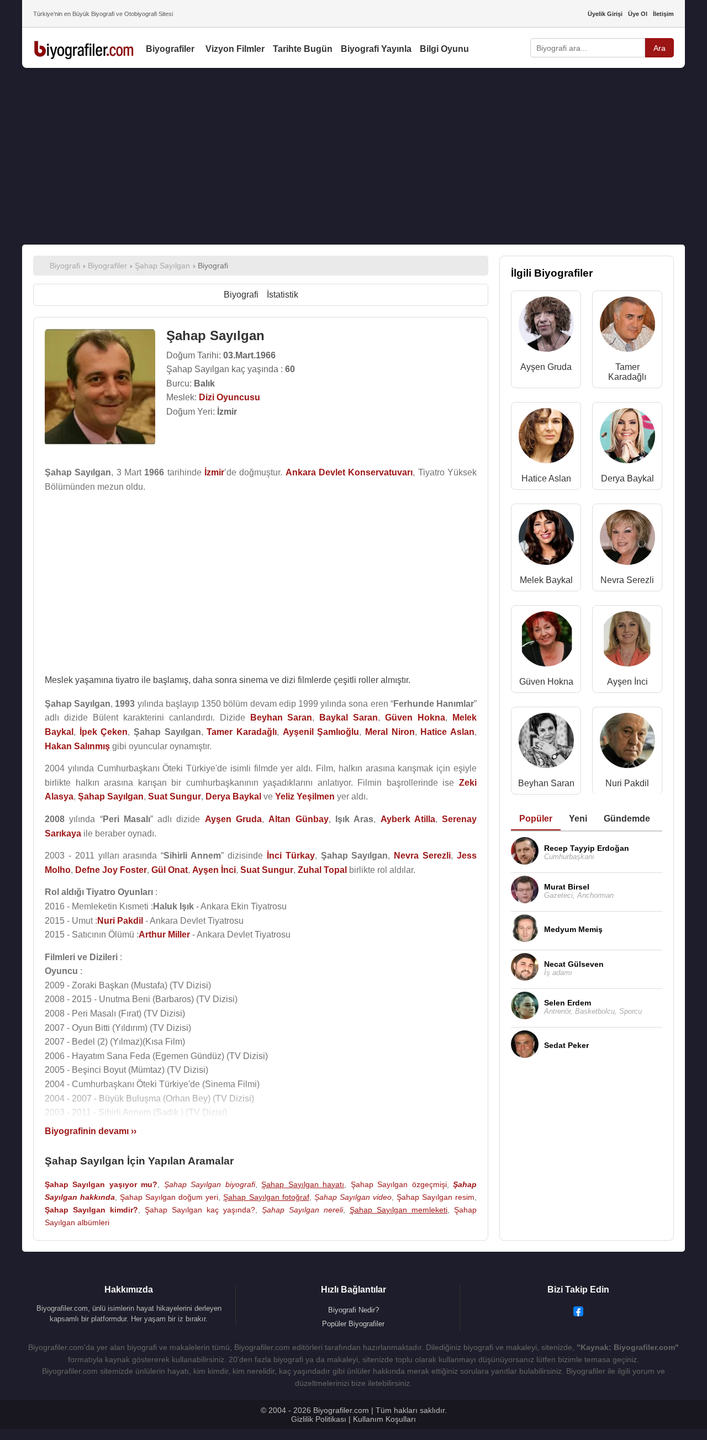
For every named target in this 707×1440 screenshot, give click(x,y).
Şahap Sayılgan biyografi (209, 1184)
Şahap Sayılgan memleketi (398, 1209)
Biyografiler (170, 49)
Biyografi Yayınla (376, 49)
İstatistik (282, 294)
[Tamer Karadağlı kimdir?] (627, 327)
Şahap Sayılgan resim (435, 1197)
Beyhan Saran (546, 783)
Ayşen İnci (627, 681)
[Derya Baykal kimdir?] (627, 438)
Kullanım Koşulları (384, 1419)
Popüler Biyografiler (353, 1324)
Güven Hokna (546, 681)
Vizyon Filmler (235, 49)
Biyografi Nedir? (353, 1310)
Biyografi (241, 294)
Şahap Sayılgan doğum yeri (169, 1197)
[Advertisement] (353, 156)
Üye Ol (637, 13)
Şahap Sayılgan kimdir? (91, 1209)
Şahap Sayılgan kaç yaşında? (200, 1209)
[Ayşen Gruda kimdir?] (546, 327)
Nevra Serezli (627, 580)
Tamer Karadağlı (627, 372)
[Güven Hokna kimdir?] (546, 641)
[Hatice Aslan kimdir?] (546, 438)
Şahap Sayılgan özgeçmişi (399, 1184)
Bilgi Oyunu (444, 49)
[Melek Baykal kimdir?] (546, 540)
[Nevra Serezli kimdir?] (627, 540)
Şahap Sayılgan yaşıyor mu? (101, 1184)
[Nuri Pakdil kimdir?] (627, 743)
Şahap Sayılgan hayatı (302, 1184)
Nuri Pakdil (627, 783)
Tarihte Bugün (303, 49)
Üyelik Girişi (605, 13)
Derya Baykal (627, 478)
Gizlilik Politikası (318, 1419)
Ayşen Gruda (546, 367)
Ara (659, 48)
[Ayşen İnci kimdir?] (627, 641)
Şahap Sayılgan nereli (302, 1209)
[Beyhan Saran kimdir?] (546, 743)
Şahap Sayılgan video (353, 1197)
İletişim (663, 13)
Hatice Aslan (546, 478)
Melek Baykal (546, 580)
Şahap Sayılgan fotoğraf (266, 1197)
